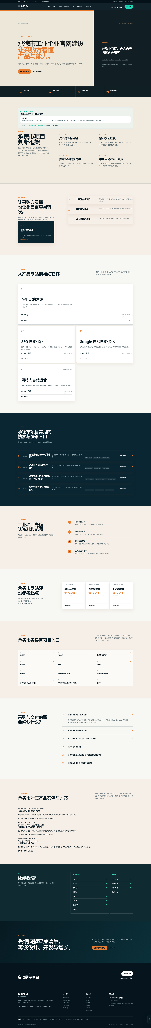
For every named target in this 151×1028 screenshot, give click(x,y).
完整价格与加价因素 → (25, 603)
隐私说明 (131, 1024)
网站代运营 (65, 1008)
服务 (55, 7)
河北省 (22, 23)
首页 (49, 6)
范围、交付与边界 (75, 320)
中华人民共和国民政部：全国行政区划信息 (36, 125)
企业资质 (115, 1)
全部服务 (121, 879)
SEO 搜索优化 (32, 341)
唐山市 (90, 883)
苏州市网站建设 (84, 1019)
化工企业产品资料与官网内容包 (29, 811)
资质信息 (121, 1024)
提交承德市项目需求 (99, 948)
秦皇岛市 (90, 888)
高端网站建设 (66, 997)
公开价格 (121, 883)
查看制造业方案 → (37, 71)
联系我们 (126, 1024)
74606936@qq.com (113, 1000)
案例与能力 (88, 997)
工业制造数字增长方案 (26, 843)
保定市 (90, 901)
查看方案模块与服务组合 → (26, 851)
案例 (60, 6)
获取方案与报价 (24, 71)
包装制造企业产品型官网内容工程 (30, 827)
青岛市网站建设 (35, 1019)
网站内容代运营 (34, 380)
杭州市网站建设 (76, 1019)
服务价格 (88, 1000)
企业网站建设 (32, 299)
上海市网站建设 (51, 1019)
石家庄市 (90, 879)
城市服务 (80, 7)
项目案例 (121, 888)
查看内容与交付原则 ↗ (24, 239)
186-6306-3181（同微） (126, 978)
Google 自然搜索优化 (97, 341)
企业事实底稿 (89, 1010)
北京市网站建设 (43, 1019)
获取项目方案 (127, 973)
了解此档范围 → (67, 605)
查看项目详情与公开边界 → (26, 822)
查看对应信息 (126, 456)
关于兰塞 (89, 7)
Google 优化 (66, 1005)
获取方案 (128, 6)
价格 (73, 6)
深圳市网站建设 (59, 1019)
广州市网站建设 (68, 1019)
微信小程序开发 (66, 1000)
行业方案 (66, 6)
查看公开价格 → (113, 948)
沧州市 (90, 909)
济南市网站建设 (26, 1019)
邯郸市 (90, 892)
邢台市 (90, 896)
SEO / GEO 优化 (67, 1002)
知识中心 (121, 1)
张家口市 (90, 905)
